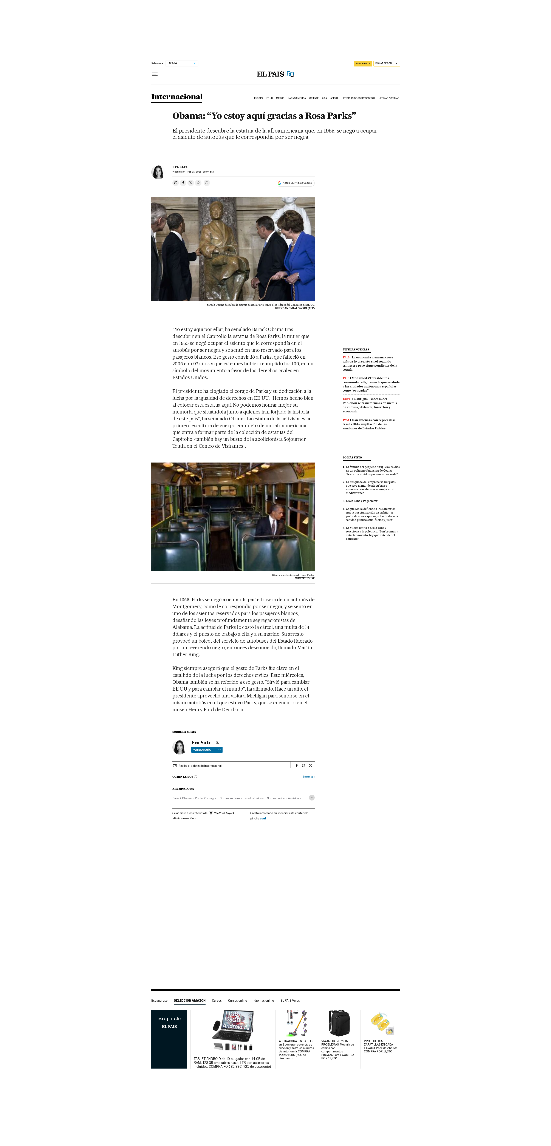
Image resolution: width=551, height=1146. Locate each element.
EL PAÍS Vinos (290, 1000)
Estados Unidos (253, 798)
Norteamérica (276, 798)
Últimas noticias (389, 98)
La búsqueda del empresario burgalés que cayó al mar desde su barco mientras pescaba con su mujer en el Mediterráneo (371, 487)
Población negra (205, 798)
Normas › (309, 776)
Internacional (177, 97)
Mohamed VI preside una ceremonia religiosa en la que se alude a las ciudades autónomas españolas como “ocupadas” (371, 384)
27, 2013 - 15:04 (200, 171)
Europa (258, 98)
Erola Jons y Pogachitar (362, 501)
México (280, 98)
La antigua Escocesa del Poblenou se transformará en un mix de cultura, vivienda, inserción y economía (370, 405)
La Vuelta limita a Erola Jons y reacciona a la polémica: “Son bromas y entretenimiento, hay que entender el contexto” (372, 533)
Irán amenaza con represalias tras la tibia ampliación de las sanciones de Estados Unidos (369, 424)
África (334, 98)
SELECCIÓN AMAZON (190, 1000)
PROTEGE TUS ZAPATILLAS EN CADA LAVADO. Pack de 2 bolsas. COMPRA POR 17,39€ (381, 1046)
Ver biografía (202, 749)
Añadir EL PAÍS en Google (297, 182)
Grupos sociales (230, 798)
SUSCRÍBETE (363, 63)
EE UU (269, 98)
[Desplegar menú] (154, 74)
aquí (263, 818)
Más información (183, 818)
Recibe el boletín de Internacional (199, 765)
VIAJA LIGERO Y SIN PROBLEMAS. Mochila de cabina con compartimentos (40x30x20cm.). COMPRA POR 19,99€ (337, 1050)
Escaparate (159, 1000)
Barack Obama (182, 798)
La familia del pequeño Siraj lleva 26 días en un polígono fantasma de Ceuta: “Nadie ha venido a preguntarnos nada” (373, 470)
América (293, 798)
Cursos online (237, 1000)
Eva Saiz (179, 167)
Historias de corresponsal (359, 98)
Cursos (217, 1000)
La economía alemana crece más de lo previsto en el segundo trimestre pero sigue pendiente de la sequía (370, 363)
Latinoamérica (297, 98)
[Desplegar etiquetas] (312, 798)
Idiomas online (264, 1000)
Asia (324, 98)
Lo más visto (352, 457)
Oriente (314, 98)
